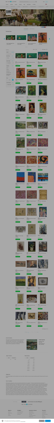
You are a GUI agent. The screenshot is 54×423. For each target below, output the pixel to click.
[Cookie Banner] (27, 421)
